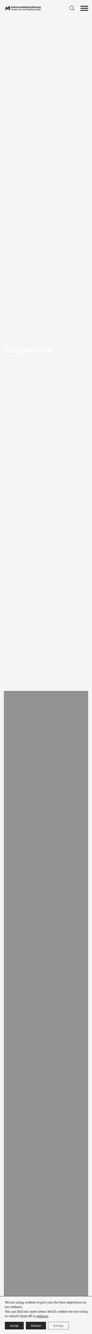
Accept (14, 1325)
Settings (58, 1325)
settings (42, 1316)
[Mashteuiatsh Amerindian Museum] (23, 8)
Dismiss (36, 1325)
